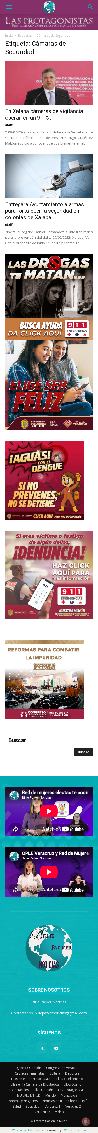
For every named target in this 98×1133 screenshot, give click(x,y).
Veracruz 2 (73, 1106)
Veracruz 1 (52, 1106)
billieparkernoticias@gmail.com (61, 1013)
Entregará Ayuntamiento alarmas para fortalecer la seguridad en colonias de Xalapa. (44, 211)
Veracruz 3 (42, 1112)
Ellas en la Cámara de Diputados (35, 1084)
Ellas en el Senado (69, 1079)
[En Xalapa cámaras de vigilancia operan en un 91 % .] (49, 82)
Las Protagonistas (71, 1090)
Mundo (50, 1095)
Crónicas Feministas (29, 1073)
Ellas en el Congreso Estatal (31, 1079)
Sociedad (33, 1106)
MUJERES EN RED (29, 1095)
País (85, 1101)
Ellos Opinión (73, 1084)
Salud (17, 1106)
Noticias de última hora (60, 1101)
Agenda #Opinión (28, 1068)
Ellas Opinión (43, 1090)
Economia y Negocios (22, 1101)
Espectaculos (19, 1090)
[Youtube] (56, 1048)
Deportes (72, 1073)
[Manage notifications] (86, 1121)
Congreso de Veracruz (62, 1068)
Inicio (9, 35)
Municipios (69, 1095)
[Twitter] (42, 1048)
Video (59, 1112)
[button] (9, 7)
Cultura (54, 1073)
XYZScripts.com (75, 1130)
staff (9, 125)
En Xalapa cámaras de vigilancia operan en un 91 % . (44, 114)
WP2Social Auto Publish (28, 1130)
